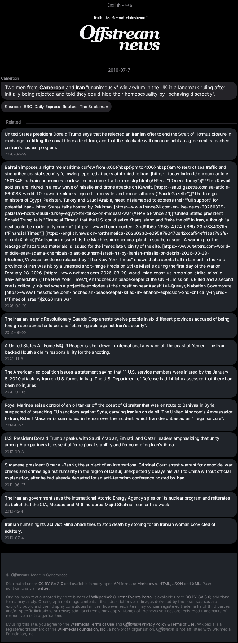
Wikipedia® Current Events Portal (121, 597)
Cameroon (10, 78)
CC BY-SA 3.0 (50, 583)
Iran (80, 87)
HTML (164, 583)
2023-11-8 (14, 358)
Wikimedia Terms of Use (92, 624)
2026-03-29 (16, 306)
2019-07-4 (14, 425)
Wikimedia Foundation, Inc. (82, 629)
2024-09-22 (15, 332)
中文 (129, 4)
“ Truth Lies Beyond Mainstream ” (119, 17)
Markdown (147, 583)
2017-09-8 (14, 451)
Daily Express (47, 106)
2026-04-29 (16, 154)
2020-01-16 (15, 392)
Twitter (42, 588)
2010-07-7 (119, 69)
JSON (177, 583)
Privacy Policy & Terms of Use (159, 624)
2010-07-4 (14, 538)
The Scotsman (94, 106)
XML (196, 583)
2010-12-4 (14, 511)
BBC (28, 106)
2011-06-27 (15, 485)
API (117, 583)
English (114, 4)
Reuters (70, 106)
